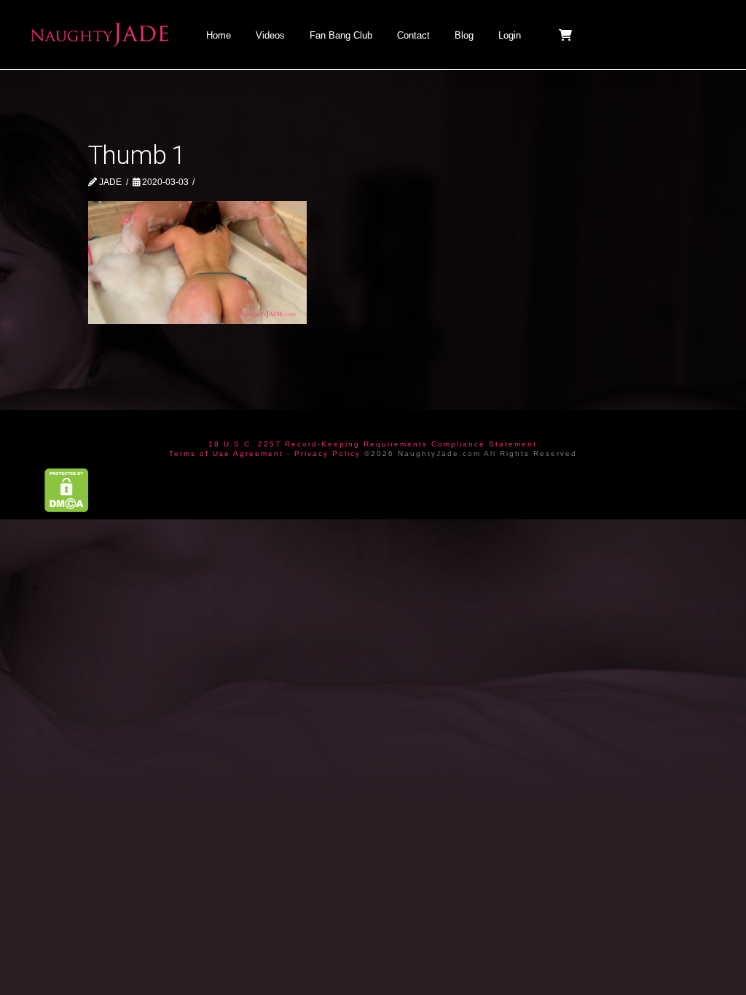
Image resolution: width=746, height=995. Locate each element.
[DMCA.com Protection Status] (66, 489)
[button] (567, 35)
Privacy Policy (327, 453)
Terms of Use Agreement (226, 453)
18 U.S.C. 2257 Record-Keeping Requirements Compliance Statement (372, 444)
